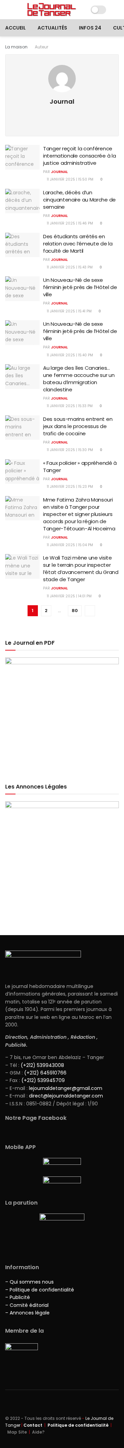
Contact (32, 1425)
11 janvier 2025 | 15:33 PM (69, 406)
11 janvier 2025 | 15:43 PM (69, 267)
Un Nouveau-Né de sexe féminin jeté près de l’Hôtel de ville (80, 287)
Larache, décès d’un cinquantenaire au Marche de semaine (79, 199)
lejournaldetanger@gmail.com (65, 1088)
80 (75, 610)
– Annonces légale (27, 1312)
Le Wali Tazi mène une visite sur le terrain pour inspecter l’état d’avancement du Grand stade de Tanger (80, 568)
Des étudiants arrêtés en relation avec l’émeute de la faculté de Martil (78, 243)
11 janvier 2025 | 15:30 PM (69, 449)
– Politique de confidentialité (39, 1289)
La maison (16, 47)
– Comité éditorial (27, 1305)
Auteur (41, 47)
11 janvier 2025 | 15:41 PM (69, 311)
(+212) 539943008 (42, 1065)
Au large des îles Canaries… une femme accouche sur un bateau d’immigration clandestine (79, 378)
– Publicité (17, 1297)
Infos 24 (90, 27)
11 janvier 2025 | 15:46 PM (69, 223)
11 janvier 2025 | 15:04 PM (69, 545)
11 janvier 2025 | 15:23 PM (69, 486)
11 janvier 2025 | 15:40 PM (69, 355)
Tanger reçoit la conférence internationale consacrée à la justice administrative (79, 155)
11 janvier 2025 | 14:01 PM (69, 596)
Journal (59, 171)
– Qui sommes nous (29, 1281)
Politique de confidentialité (78, 1425)
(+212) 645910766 (45, 1072)
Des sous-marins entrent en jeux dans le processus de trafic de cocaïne (77, 426)
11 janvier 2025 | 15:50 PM (69, 179)
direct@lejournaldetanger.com (66, 1095)
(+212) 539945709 (43, 1080)
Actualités (52, 27)
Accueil (15, 27)
